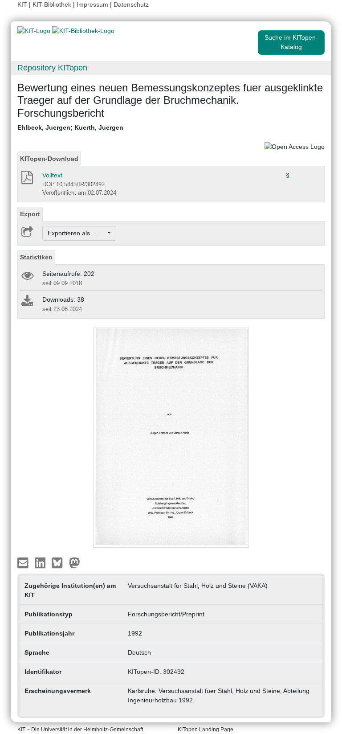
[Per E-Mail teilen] (23, 562)
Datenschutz (131, 4)
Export (30, 213)
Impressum (92, 4)
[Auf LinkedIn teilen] (41, 562)
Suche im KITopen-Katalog (291, 42)
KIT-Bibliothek (53, 4)
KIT (22, 4)
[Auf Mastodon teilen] (74, 562)
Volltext (52, 175)
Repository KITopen (52, 67)
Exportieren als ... (77, 233)
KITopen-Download (49, 158)
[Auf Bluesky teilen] (59, 562)
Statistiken (36, 257)
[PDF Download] (26, 180)
